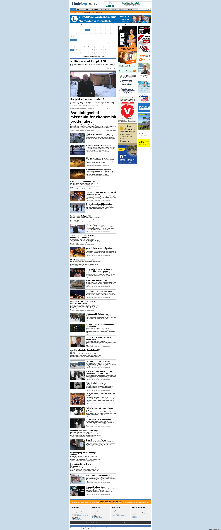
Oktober (97, 43)
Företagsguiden (105, 9)
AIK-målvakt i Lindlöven (96, 383)
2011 (87, 30)
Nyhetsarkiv (79, 12)
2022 (97, 33)
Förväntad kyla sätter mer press (99, 291)
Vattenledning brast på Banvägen (99, 248)
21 (109, 50)
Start (73, 9)
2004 (97, 27)
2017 (72, 33)
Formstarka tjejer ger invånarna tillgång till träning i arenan (99, 270)
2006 (107, 27)
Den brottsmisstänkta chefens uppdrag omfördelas (82, 302)
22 (113, 50)
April (96, 40)
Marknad (114, 9)
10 (109, 47)
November (104, 43)
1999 (72, 27)
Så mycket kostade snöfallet (97, 158)
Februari (81, 40)
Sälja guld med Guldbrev (101, 528)
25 (80, 53)
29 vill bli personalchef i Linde (82, 260)
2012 (92, 30)
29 (97, 53)
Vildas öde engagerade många (98, 419)
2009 (77, 30)
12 (72, 50)
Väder (93, 12)
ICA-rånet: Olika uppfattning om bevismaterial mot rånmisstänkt (99, 372)
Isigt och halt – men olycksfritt (83, 182)
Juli (74, 43)
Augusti (81, 43)
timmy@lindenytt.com (77, 519)
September (89, 43)
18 (97, 50)
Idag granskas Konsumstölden (98, 475)
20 (105, 50)
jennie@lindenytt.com (83, 515)
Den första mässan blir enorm (98, 361)
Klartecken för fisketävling (97, 314)
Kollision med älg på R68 (88, 61)
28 (92, 53)
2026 (72, 36)
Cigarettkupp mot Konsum (97, 440)
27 (88, 53)
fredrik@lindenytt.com (83, 511)
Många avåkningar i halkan (97, 280)
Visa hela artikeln (112, 68)
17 (92, 50)
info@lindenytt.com (96, 511)
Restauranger (87, 12)
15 (84, 50)
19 (101, 50)
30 (101, 53)
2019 (82, 33)
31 (105, 53)
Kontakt (130, 9)
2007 (112, 27)
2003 (92, 27)
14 (80, 50)
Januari (74, 40)
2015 (107, 30)
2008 (72, 30)
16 (88, 50)
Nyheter (73, 12)
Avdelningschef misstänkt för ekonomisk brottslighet (93, 117)
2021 (92, 33)
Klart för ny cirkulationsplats (98, 134)
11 (113, 47)
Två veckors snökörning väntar (98, 170)
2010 (82, 30)
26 (84, 53)
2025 (112, 33)
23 (72, 53)
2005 (102, 27)
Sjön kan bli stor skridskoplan (98, 146)
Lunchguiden (94, 9)
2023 (102, 33)
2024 (107, 33)
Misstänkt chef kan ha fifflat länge (84, 431)
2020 (87, 33)
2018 (77, 33)
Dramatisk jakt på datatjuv (96, 487)
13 (76, 50)
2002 (87, 27)
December (111, 43)
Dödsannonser (100, 12)
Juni (112, 40)
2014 (102, 30)
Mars (89, 40)
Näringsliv (79, 9)
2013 (97, 30)
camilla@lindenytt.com (83, 513)
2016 (112, 30)
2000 (77, 27)
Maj (104, 40)
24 (76, 53)
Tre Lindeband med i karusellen (99, 204)
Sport (86, 9)
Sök (148, 9)
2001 (82, 27)
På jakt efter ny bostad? (87, 99)
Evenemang (122, 9)
